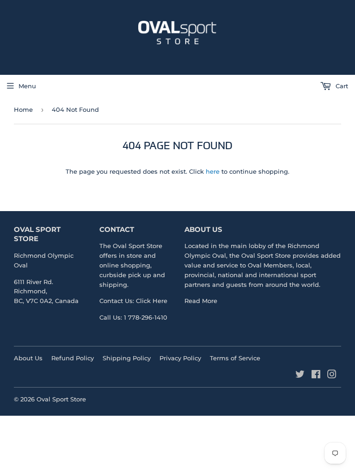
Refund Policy (72, 358)
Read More (200, 300)
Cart (341, 86)
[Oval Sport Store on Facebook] (316, 375)
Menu (27, 86)
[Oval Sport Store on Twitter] (300, 375)
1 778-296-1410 (145, 317)
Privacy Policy (180, 358)
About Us (28, 358)
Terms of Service (235, 358)
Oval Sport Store (266, 255)
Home (23, 109)
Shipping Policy (127, 358)
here (213, 171)
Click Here (151, 300)
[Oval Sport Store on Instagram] (332, 375)
